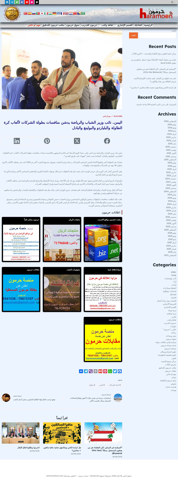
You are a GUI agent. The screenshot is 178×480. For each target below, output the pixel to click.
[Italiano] (46, 13)
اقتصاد (173, 297)
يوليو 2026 (172, 124)
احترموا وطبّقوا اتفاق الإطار (28, 447)
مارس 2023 (171, 245)
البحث (173, 31)
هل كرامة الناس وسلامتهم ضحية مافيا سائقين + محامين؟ (153, 87)
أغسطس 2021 (170, 255)
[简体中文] (75, 13)
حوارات (173, 326)
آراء (174, 281)
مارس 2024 (171, 207)
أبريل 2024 (171, 204)
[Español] (30, 13)
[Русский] (34, 13)
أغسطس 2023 (170, 230)
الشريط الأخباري (169, 304)
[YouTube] (27, 2)
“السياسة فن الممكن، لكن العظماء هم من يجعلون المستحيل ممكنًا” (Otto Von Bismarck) (105, 450)
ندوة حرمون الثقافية (168, 380)
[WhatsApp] (17, 2)
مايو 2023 (172, 239)
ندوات (173, 377)
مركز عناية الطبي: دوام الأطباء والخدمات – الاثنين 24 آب (153, 53)
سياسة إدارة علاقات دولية (166, 342)
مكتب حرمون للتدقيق (53, 24)
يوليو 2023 (172, 233)
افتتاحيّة (138, 24)
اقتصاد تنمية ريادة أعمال (166, 301)
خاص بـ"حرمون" (169, 329)
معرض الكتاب (170, 364)
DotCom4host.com (54, 476)
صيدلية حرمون (170, 348)
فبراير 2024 (171, 210)
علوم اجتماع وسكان (168, 352)
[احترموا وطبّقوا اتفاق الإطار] (20, 433)
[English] (67, 13)
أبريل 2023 (171, 242)
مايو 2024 (172, 201)
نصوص (173, 383)
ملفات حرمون (170, 371)
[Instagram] (32, 2)
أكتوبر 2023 (171, 223)
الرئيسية (148, 24)
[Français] (63, 13)
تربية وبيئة (172, 310)
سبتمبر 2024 (171, 188)
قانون (174, 358)
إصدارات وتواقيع (169, 291)
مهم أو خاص (34, 24)
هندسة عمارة (171, 387)
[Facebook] (22, 2)
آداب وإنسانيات (170, 278)
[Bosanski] (79, 13)
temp (173, 275)
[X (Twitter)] (37, 2)
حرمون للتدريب (89, 24)
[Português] (38, 13)
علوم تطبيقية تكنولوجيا (167, 355)
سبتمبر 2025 (171, 156)
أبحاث (174, 285)
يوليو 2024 (171, 194)
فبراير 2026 (171, 140)
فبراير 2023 (171, 249)
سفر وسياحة (171, 336)
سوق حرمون (72, 24)
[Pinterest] (47, 141)
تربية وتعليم (171, 313)
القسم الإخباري (125, 24)
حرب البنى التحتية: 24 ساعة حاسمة (150, 104)
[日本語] (42, 13)
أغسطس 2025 (170, 159)
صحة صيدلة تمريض (168, 345)
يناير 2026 (172, 143)
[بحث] (172, 2)
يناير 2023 (172, 252)
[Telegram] (12, 2)
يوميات (173, 390)
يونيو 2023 (172, 236)
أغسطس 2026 (170, 121)
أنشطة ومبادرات (169, 288)
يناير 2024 (172, 214)
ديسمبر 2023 (171, 217)
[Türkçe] (26, 13)
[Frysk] (59, 13)
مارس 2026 (171, 137)
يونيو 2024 (172, 198)
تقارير (174, 317)
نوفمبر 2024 (171, 182)
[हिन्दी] (50, 13)
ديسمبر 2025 (170, 146)
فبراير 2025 (171, 175)
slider (173, 272)
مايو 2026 (172, 131)
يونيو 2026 (172, 127)
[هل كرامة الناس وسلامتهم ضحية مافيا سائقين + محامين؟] (62, 433)
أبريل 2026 (171, 134)
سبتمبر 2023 (171, 226)
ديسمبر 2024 (170, 178)
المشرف (172, 104)
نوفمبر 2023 (171, 220)
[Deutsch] (54, 13)
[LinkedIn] (7, 2)
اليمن (102, 385)
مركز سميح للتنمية (168, 361)
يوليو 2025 (172, 162)
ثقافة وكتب (107, 24)
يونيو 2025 (172, 166)
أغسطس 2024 (170, 191)
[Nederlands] (71, 13)
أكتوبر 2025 (171, 153)
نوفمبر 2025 (171, 150)
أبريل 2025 (171, 169)
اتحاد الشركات (115, 385)
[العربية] (83, 13)
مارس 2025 (171, 172)
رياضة (173, 332)
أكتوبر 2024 (171, 185)
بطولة (92, 385)
